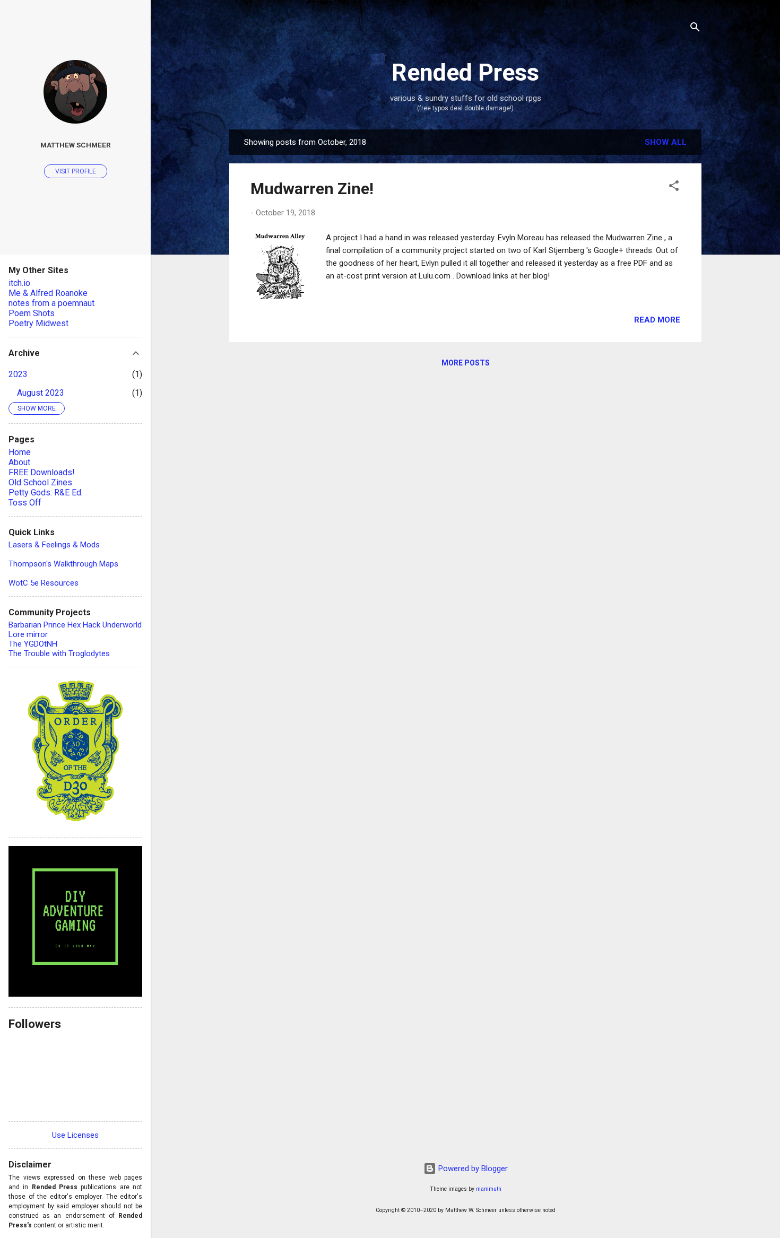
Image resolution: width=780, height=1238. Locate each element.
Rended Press (465, 72)
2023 (18, 374)
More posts (465, 363)
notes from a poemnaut (51, 303)
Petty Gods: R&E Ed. (45, 492)
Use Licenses (75, 1135)
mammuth (488, 1188)
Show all (666, 142)
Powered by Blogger (472, 1168)
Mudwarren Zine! (312, 188)
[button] (674, 187)
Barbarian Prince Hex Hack (54, 625)
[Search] (695, 29)
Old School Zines (40, 482)
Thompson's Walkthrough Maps (63, 564)
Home (19, 452)
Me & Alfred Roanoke (48, 293)
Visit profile (75, 171)
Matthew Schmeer (75, 145)
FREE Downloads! (41, 472)
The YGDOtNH (32, 644)
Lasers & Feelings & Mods (54, 545)
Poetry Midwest (38, 323)
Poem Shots (31, 313)
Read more (657, 320)
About (19, 462)
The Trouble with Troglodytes (59, 653)
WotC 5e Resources (43, 583)
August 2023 (40, 393)
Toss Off (24, 503)
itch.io (19, 283)
